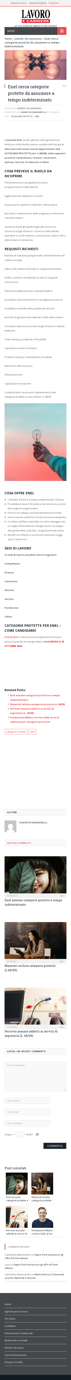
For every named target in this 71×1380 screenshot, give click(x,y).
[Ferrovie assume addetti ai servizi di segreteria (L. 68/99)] (35, 1008)
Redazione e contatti (16, 1340)
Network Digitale (37, 3)
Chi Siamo (10, 1318)
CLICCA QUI (11, 637)
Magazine (54, 3)
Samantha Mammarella (33, 112)
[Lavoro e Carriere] (35, 16)
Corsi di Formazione (15, 1355)
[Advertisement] (35, 129)
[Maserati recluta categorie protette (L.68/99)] (35, 942)
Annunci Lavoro (19, 3)
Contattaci (10, 1326)
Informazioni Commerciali (19, 1333)
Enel (37, 116)
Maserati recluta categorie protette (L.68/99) (37, 704)
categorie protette (22, 116)
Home (8, 38)
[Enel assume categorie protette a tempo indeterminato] (35, 876)
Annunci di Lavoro (14, 1347)
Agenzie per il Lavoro (16, 1311)
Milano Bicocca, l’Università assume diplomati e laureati (34, 1276)
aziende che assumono (28, 38)
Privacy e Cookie (14, 1362)
